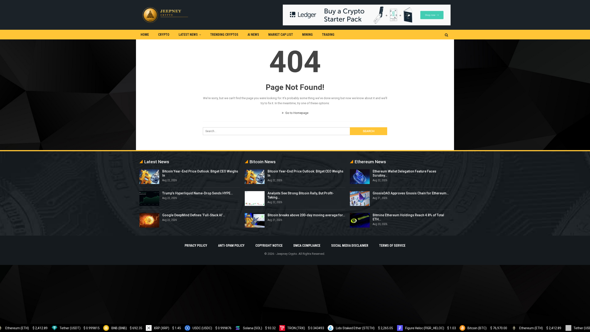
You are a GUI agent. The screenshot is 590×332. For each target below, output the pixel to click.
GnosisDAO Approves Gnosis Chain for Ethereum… (411, 193)
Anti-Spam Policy (231, 245)
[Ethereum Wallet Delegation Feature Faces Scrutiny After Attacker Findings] (360, 176)
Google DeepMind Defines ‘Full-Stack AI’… (193, 215)
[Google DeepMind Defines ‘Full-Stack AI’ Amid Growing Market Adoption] (149, 220)
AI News (253, 34)
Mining (307, 34)
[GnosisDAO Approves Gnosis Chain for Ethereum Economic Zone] (360, 198)
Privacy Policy (196, 245)
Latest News (188, 34)
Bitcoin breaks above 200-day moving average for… (306, 215)
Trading (328, 34)
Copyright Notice (269, 245)
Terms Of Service (392, 245)
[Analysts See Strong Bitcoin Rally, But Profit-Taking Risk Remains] (255, 198)
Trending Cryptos (224, 34)
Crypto (163, 34)
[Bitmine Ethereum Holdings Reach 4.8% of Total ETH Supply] (360, 220)
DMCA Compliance (306, 245)
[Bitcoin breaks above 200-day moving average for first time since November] (255, 220)
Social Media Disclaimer (349, 245)
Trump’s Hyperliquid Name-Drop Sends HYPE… (197, 193)
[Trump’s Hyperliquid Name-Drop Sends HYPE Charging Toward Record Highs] (149, 198)
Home (145, 34)
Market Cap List (280, 34)
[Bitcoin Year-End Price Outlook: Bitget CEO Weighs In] (149, 176)
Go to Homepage (296, 113)
